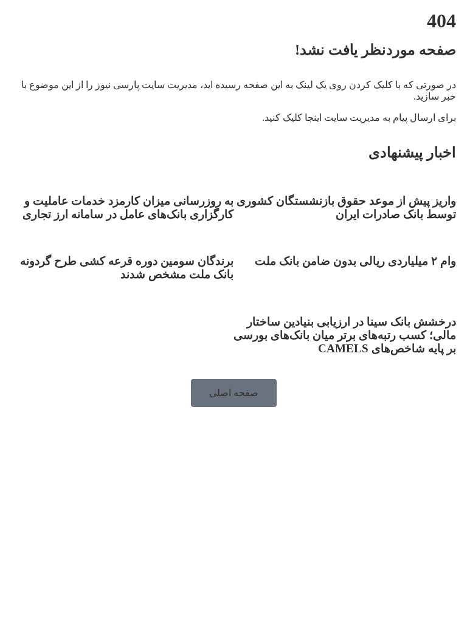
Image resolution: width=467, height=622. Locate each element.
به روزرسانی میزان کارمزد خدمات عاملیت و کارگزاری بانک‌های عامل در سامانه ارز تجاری (126, 207)
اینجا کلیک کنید (293, 117)
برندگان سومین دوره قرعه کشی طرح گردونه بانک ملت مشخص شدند (127, 268)
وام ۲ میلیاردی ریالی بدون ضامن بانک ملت (355, 261)
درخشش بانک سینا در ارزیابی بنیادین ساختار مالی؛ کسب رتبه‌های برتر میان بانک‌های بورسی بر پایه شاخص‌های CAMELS (345, 335)
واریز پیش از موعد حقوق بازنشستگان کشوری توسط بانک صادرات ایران (346, 207)
